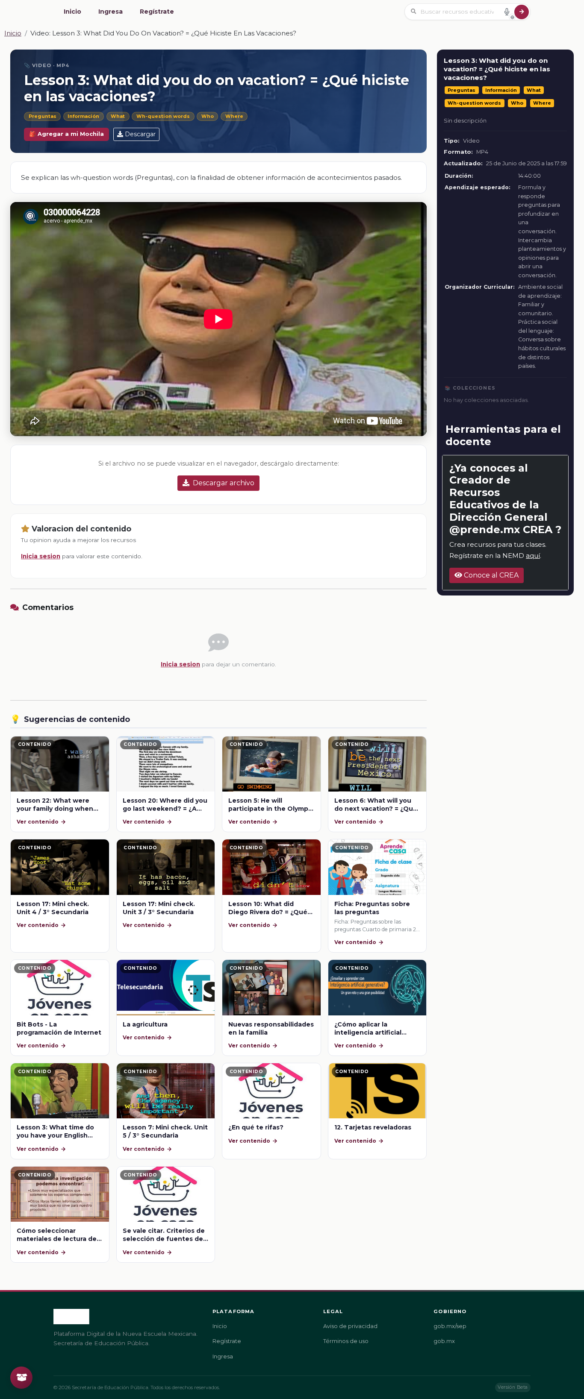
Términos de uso (346, 1341)
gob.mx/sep (450, 1326)
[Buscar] (521, 12)
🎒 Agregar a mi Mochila (66, 134)
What (118, 116)
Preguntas (42, 116)
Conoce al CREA (490, 575)
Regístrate (157, 11)
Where (234, 116)
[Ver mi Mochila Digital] (21, 1378)
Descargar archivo (223, 483)
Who (207, 116)
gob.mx (444, 1341)
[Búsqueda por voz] (506, 11)
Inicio (72, 11)
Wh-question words (163, 116)
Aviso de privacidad (350, 1326)
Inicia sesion (40, 556)
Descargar (140, 134)
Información (83, 116)
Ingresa (110, 11)
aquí (533, 555)
